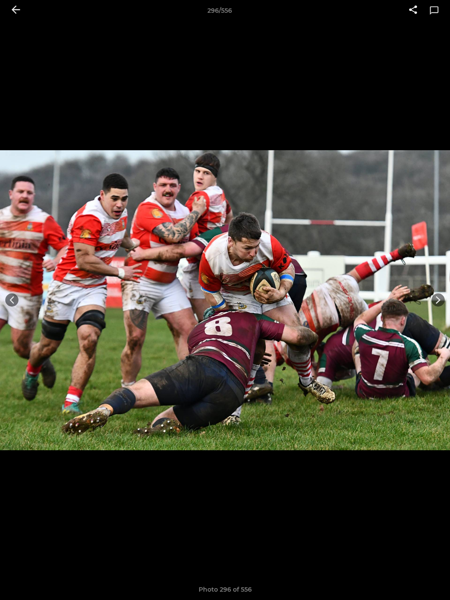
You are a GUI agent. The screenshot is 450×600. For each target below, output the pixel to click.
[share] (413, 10)
